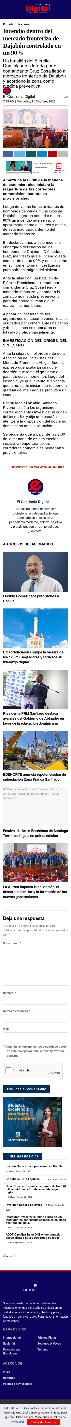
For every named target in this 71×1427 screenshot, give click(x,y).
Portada (8, 24)
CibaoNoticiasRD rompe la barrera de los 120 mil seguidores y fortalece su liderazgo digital (33, 657)
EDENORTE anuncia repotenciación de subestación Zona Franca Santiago (34, 777)
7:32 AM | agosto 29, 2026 (55, 1179)
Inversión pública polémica (24, 1205)
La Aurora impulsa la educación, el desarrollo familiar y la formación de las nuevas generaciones (35, 891)
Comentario (12, 943)
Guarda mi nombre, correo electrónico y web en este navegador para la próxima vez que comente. (37, 1050)
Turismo (42, 1349)
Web (6, 1029)
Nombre (9, 993)
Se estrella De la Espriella (23, 1179)
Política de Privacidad (17, 1384)
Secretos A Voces (49, 1343)
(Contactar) (35, 531)
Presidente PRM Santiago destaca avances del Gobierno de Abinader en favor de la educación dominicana (33, 718)
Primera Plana (46, 1337)
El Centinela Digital (19, 96)
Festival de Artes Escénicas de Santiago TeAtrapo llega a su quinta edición (35, 833)
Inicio (6, 1372)
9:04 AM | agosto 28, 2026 (19, 1197)
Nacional (24, 24)
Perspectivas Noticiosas (11, 1351)
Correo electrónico (17, 1011)
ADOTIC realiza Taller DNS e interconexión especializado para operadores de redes (34, 1235)
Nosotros (9, 1378)
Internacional (12, 1337)
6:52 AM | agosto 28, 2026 (19, 1228)
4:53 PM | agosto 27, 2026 (20, 1242)
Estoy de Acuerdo (43, 1422)
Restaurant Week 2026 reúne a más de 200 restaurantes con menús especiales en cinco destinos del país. (36, 1220)
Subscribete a (37, 467)
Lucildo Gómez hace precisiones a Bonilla (31, 598)
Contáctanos (11, 1321)
